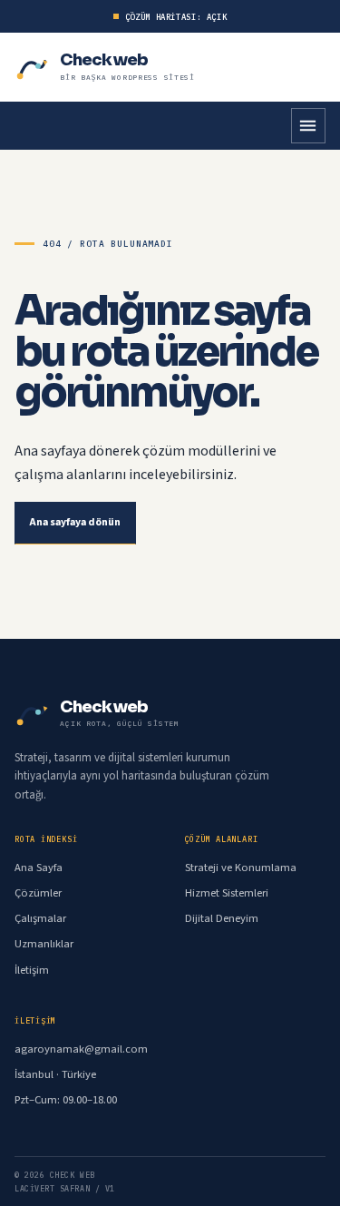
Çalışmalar (40, 918)
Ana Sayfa (39, 867)
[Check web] (33, 67)
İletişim (32, 970)
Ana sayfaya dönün (75, 522)
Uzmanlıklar (44, 944)
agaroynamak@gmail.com (81, 1049)
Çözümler (38, 893)
